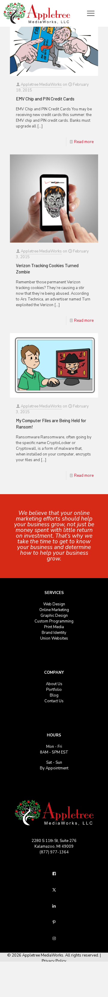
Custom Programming (54, 621)
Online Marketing (54, 610)
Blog (54, 695)
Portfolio (54, 689)
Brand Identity (54, 632)
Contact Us (54, 701)
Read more (84, 142)
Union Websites (54, 638)
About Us (54, 684)
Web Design (54, 604)
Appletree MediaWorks (41, 84)
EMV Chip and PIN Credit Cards (45, 98)
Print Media (54, 627)
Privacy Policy (54, 961)
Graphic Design (54, 615)
